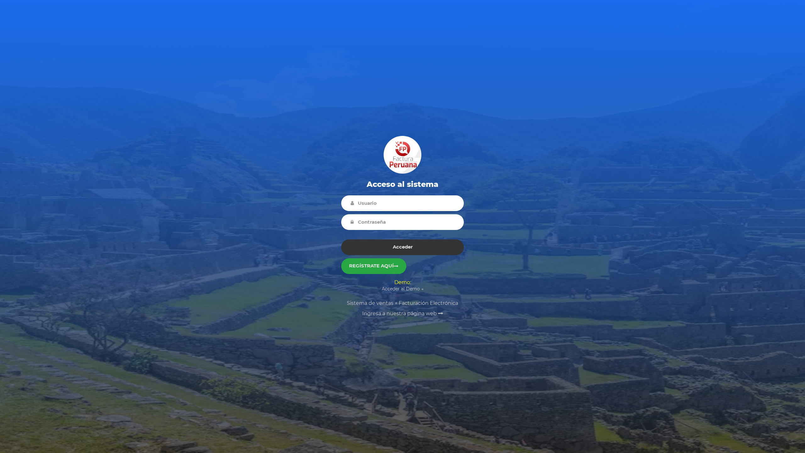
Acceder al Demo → (403, 289)
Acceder (403, 247)
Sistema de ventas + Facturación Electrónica (402, 303)
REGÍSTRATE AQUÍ (371, 266)
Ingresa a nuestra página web (400, 313)
